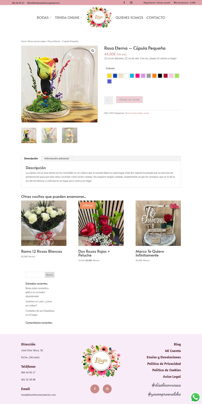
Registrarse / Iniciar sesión (157, 3)
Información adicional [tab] (57, 158)
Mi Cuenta (173, 350)
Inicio (23, 41)
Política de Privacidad (164, 363)
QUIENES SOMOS (129, 17)
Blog (177, 344)
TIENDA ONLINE (67, 17)
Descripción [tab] (31, 158)
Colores (110, 68)
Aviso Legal (172, 376)
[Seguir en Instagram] (131, 2)
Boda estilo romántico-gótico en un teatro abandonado (37, 292)
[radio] (109, 76)
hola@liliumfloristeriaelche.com (38, 394)
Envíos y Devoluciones (164, 357)
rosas (146, 113)
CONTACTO (156, 17)
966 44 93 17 (18, 3)
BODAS (43, 17)
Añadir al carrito (129, 99)
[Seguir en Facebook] (124, 2)
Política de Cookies (166, 370)
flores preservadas (37, 41)
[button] (92, 50)
